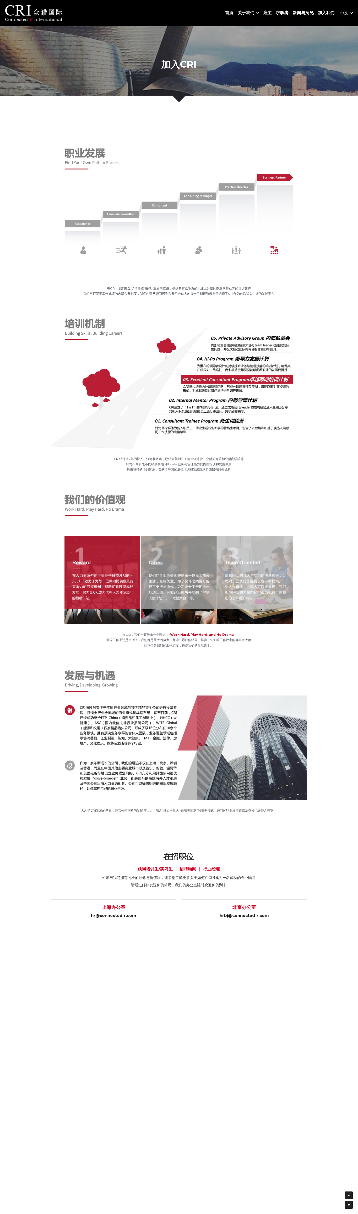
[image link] (33, 12)
